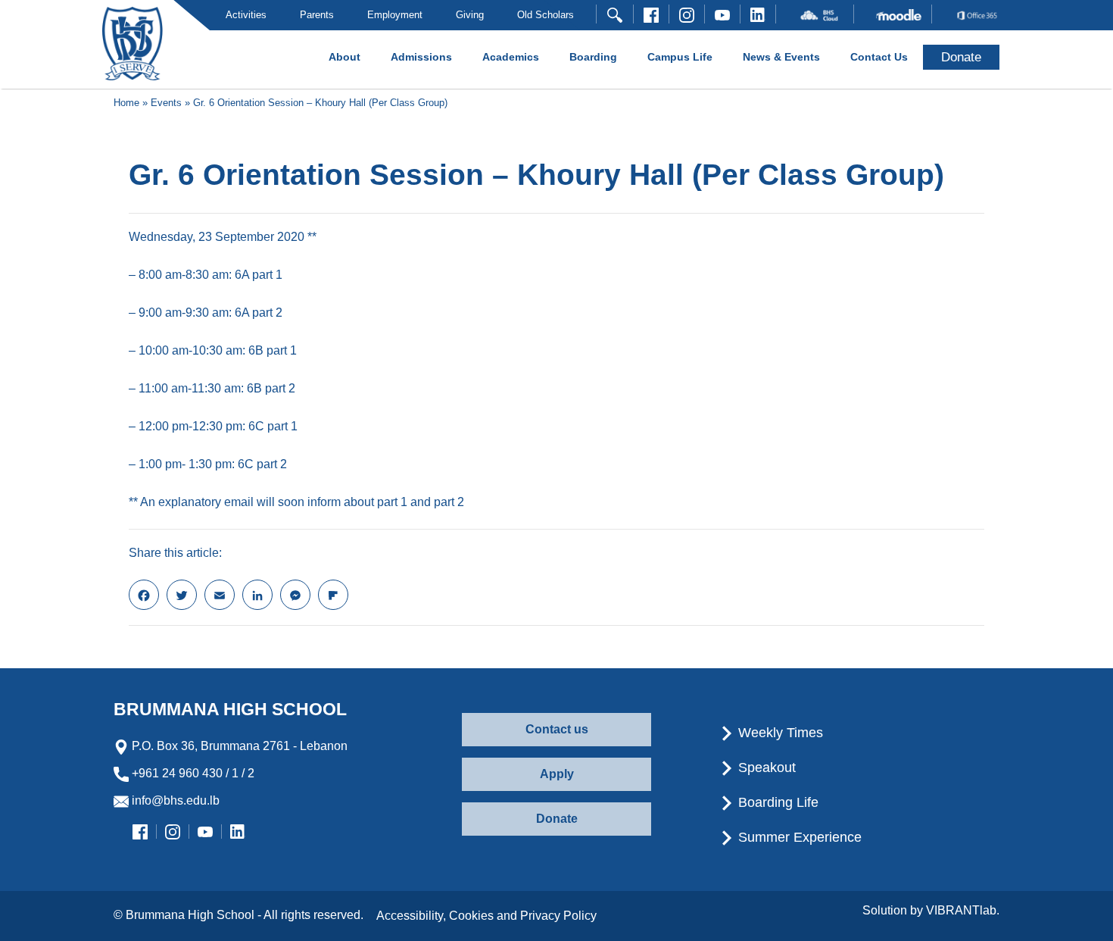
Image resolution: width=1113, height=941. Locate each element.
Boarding (593, 57)
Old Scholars (545, 14)
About (344, 57)
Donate (557, 818)
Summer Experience (798, 837)
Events (166, 102)
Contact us (556, 729)
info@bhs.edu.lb (174, 800)
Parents (317, 14)
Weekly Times (778, 732)
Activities (246, 14)
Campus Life (679, 57)
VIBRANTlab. (962, 910)
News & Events (781, 57)
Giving (470, 14)
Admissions (421, 57)
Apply (557, 773)
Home (126, 102)
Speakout (765, 767)
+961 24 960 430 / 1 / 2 (191, 773)
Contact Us (879, 57)
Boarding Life (776, 802)
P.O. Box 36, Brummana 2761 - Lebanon (238, 745)
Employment (394, 14)
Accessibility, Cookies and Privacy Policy (486, 915)
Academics (510, 57)
